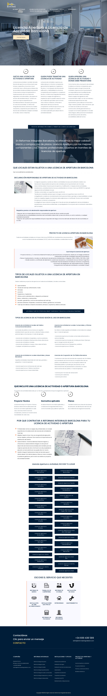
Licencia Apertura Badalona (41, 560)
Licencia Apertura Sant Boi (66, 557)
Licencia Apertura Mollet (66, 477)
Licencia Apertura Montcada (66, 471)
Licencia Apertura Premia (41, 520)
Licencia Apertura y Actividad (82, 663)
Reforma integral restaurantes (41, 678)
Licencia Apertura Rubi (66, 571)
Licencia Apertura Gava (66, 537)
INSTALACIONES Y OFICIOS (57, 9)
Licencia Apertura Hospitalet (41, 499)
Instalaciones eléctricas (60, 661)
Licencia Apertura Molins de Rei (66, 564)
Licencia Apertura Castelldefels (66, 543)
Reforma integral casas (39, 664)
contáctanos (21, 37)
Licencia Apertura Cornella (66, 517)
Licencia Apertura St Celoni (66, 496)
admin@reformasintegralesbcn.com (83, 641)
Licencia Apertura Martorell (66, 550)
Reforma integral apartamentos (41, 670)
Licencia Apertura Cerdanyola (66, 489)
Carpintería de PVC (59, 678)
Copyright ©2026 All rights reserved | (45, 693)
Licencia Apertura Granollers (41, 534)
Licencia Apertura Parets (66, 483)
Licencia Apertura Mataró (41, 492)
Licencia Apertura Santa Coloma (41, 567)
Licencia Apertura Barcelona (41, 471)
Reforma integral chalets (40, 667)
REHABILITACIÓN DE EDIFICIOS (37, 9)
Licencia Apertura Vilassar (41, 513)
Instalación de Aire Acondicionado (63, 667)
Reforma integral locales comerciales (43, 672)
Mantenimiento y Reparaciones (62, 681)
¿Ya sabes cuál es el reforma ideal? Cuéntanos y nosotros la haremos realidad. (53, 311)
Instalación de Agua (59, 664)
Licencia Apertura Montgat (41, 541)
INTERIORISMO (72, 9)
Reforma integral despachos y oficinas (43, 675)
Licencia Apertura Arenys (41, 527)
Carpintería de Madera (60, 675)
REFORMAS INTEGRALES (19, 9)
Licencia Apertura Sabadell (41, 478)
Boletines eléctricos (80, 671)
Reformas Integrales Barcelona (63, 693)
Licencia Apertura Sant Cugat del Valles (66, 510)
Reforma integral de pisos (40, 661)
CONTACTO (56, 11)
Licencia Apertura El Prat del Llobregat (66, 531)
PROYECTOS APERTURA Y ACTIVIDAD (39, 11)
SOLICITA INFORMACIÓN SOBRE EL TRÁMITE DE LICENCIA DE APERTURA (54, 127)
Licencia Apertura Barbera (66, 503)
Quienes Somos (17, 661)
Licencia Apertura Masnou (41, 548)
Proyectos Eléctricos (80, 666)
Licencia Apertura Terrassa (41, 485)
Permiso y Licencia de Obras (82, 668)
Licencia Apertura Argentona (41, 506)
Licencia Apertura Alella (41, 554)
